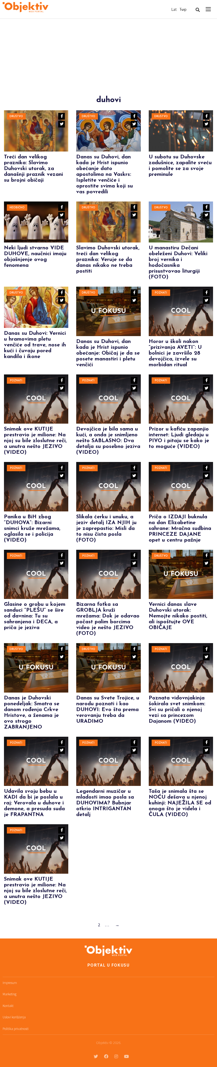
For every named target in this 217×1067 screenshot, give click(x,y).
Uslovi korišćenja (14, 1017)
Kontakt (8, 1006)
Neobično (17, 207)
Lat (174, 9)
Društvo (16, 116)
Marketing (9, 994)
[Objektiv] (25, 8)
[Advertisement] (108, 58)
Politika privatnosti (16, 1029)
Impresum (10, 983)
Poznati (161, 292)
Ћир (183, 9)
